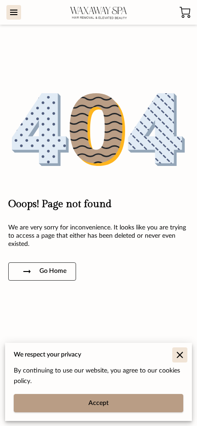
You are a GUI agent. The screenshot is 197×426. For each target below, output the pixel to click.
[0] (185, 12)
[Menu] (13, 12)
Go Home (52, 271)
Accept (98, 403)
